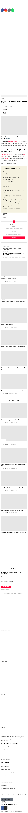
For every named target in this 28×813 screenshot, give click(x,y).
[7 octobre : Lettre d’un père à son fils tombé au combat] (14, 291)
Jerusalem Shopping (5, 775)
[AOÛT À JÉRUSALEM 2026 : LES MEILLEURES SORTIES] (14, 455)
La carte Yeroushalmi (5, 749)
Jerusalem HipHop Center (14, 141)
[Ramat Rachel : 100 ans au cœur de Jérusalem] (14, 478)
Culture (22, 258)
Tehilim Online (4, 785)
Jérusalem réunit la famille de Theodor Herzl (12, 510)
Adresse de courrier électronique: (7, 581)
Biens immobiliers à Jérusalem (7, 782)
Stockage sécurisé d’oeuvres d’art (8, 788)
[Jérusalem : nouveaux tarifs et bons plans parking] (14, 523)
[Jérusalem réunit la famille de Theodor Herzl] (14, 501)
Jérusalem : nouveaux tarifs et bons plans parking (13, 532)
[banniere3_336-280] (12, 560)
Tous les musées (4, 756)
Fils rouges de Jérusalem (6, 779)
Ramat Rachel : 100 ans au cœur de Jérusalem (12, 488)
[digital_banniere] (14, 564)
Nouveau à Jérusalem (5, 759)
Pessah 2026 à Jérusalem (7, 324)
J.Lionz (7, 158)
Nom (2, 576)
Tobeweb (10, 811)
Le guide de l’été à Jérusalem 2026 (9, 442)
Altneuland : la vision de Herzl (8, 278)
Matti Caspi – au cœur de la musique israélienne (13, 390)
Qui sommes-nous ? (5, 766)
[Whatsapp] (12, 10)
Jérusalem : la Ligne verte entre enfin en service (13, 420)
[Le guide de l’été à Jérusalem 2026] (14, 433)
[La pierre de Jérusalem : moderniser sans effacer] (14, 337)
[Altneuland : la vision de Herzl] (14, 268)
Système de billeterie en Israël (7, 772)
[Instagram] (5, 10)
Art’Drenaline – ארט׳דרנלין (8, 154)
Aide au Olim (3, 753)
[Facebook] (2, 10)
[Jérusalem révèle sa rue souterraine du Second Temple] (14, 358)
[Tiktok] (9, 10)
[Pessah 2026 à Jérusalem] (14, 315)
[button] (14, 96)
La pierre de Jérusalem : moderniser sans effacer (13, 346)
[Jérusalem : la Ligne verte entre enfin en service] (14, 410)
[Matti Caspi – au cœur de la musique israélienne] (14, 381)
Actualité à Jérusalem (5, 746)
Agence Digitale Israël (5, 769)
